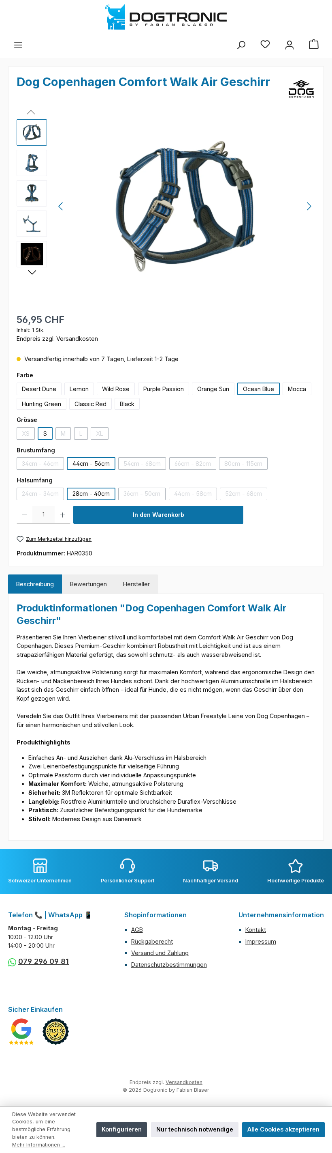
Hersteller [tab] (136, 584)
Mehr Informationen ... (38, 1145)
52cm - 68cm (246, 495)
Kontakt (255, 929)
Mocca (297, 388)
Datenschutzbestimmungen (169, 964)
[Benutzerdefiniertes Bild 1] (21, 1031)
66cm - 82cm (195, 465)
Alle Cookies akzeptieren (283, 1129)
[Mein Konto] (289, 45)
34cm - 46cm (43, 465)
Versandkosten (184, 1082)
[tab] (35, 584)
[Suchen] (241, 45)
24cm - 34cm (43, 495)
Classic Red (90, 403)
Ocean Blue (258, 388)
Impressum (260, 941)
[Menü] (18, 45)
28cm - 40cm (91, 493)
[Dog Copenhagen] (301, 89)
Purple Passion (163, 388)
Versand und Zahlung (160, 952)
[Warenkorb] (314, 45)
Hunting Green (41, 403)
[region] (166, 206)
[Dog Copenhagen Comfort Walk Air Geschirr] (185, 206)
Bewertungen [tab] (88, 584)
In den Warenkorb (158, 514)
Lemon (79, 388)
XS (28, 435)
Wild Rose (116, 388)
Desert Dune (39, 388)
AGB (137, 929)
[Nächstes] (309, 206)
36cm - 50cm (144, 495)
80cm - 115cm (246, 465)
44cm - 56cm (91, 463)
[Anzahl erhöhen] (62, 515)
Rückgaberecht (152, 941)
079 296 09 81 (43, 961)
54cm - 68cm (144, 465)
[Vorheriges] (61, 206)
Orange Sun (213, 388)
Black (127, 403)
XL (102, 435)
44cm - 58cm (195, 495)
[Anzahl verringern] (24, 515)
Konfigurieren (122, 1129)
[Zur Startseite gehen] (166, 17)
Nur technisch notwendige (194, 1129)
